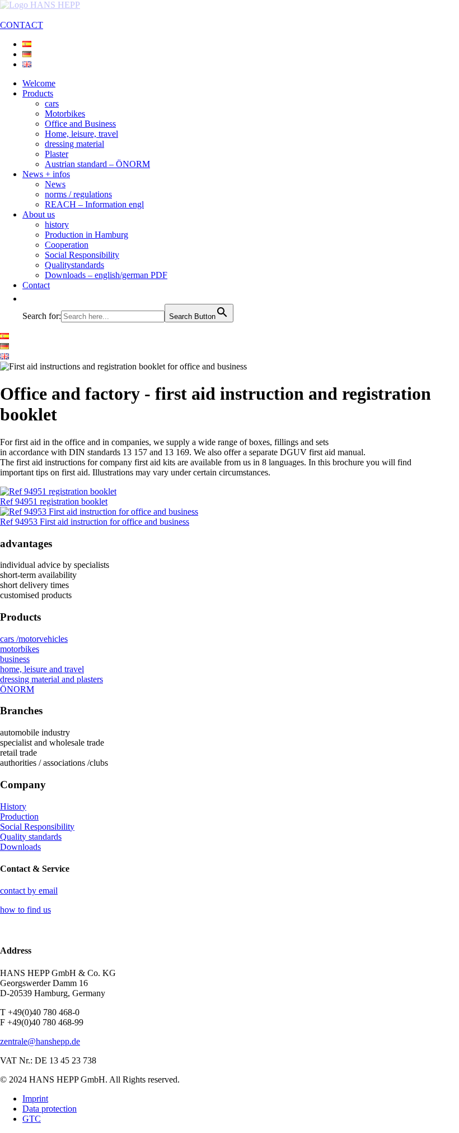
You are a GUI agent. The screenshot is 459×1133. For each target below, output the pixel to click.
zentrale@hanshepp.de (40, 1041)
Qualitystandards (74, 265)
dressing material (74, 144)
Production (19, 816)
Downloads (20, 847)
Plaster (56, 154)
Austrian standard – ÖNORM (97, 164)
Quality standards (31, 836)
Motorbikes (65, 113)
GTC (31, 1118)
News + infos (46, 174)
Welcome (38, 83)
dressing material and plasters (51, 679)
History (13, 806)
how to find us (25, 909)
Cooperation (66, 244)
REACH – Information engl (94, 204)
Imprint (35, 1098)
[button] (28, 298)
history (57, 224)
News (55, 184)
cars (52, 103)
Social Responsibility (82, 255)
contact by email (29, 890)
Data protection (49, 1108)
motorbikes (19, 649)
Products (37, 93)
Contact (36, 285)
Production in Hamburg (86, 234)
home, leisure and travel (42, 669)
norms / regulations (78, 194)
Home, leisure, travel (81, 133)
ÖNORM (17, 689)
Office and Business (80, 123)
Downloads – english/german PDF (106, 275)
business (15, 659)
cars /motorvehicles (34, 639)
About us (38, 214)
